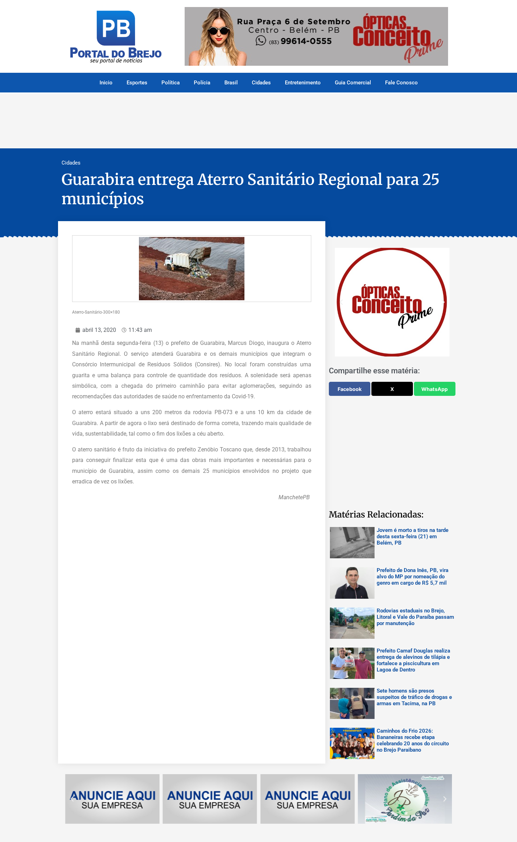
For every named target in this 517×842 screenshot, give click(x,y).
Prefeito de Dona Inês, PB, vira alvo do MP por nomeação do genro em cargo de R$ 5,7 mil (412, 576)
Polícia (202, 82)
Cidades (261, 82)
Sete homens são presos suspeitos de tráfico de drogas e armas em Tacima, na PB (414, 697)
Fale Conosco (401, 82)
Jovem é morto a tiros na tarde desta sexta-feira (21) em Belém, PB (412, 536)
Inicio (106, 82)
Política (170, 82)
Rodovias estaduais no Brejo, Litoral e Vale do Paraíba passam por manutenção (415, 617)
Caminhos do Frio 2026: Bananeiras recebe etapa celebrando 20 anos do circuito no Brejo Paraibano (413, 740)
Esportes (137, 82)
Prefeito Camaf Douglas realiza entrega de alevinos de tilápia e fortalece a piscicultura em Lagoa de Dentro (413, 660)
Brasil (231, 82)
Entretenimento (303, 82)
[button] (341, 302)
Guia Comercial (353, 82)
